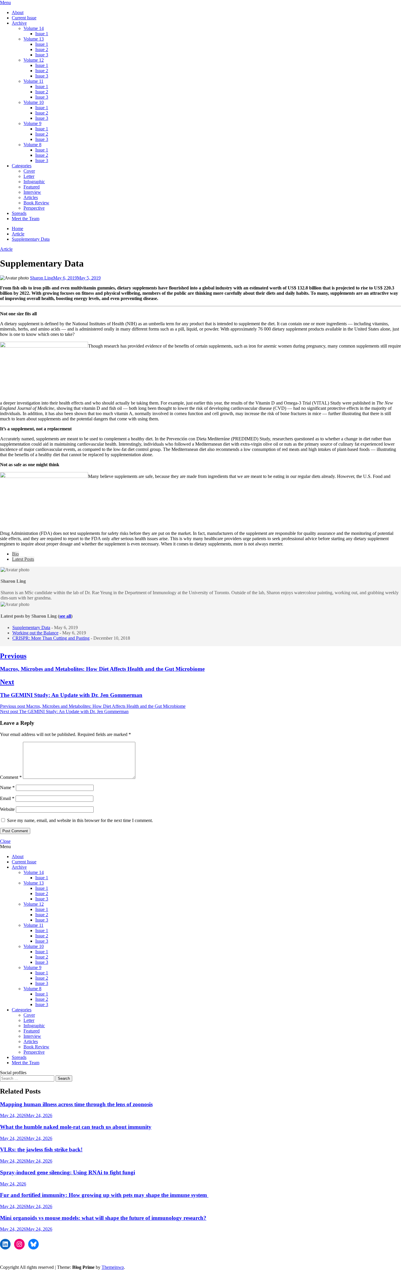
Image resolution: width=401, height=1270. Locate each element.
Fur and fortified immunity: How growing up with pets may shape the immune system (104, 1195)
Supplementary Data (31, 627)
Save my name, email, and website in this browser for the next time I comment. (80, 820)
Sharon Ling (41, 277)
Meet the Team (25, 218)
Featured (31, 186)
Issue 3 (41, 54)
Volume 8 (32, 144)
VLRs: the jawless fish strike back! (41, 1149)
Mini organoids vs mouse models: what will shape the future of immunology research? (103, 1218)
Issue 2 (41, 49)
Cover (29, 171)
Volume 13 (33, 38)
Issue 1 (41, 33)
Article (6, 249)
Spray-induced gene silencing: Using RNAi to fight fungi (67, 1172)
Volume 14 (33, 28)
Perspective (34, 208)
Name (7, 787)
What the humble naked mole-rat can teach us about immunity (75, 1127)
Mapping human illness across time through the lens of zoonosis (76, 1104)
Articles (30, 197)
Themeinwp (113, 1267)
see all (65, 616)
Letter (28, 176)
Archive (19, 23)
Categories (21, 165)
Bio (15, 553)
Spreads (19, 213)
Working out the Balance (35, 632)
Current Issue (24, 17)
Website (7, 809)
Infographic (34, 181)
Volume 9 (32, 123)
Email (7, 798)
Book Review (36, 202)
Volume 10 (33, 102)
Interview (32, 192)
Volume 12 (33, 60)
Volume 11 (33, 81)
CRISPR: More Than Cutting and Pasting (51, 638)
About (17, 12)
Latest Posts (23, 559)
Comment (11, 777)
